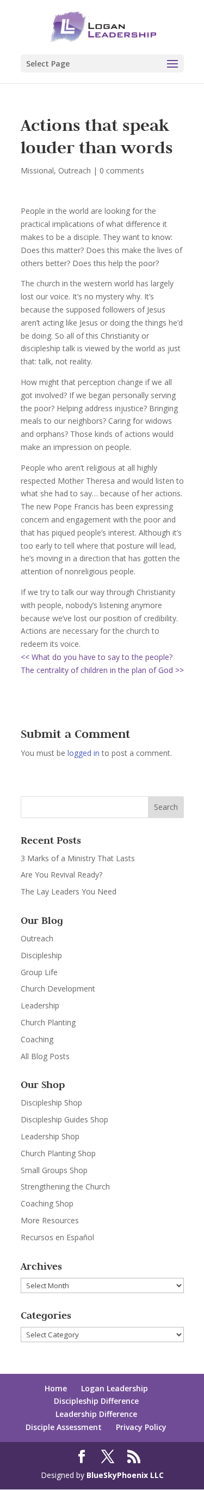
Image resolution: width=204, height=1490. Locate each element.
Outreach (74, 170)
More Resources (50, 1220)
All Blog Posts (45, 1056)
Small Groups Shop (54, 1170)
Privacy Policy (141, 1427)
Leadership (40, 1005)
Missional (37, 170)
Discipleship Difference (96, 1401)
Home (56, 1388)
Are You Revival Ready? (61, 874)
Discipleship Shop (51, 1102)
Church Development (58, 988)
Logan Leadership (114, 1388)
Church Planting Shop (58, 1153)
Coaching (37, 1039)
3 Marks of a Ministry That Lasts (78, 858)
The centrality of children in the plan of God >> (102, 670)
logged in (83, 753)
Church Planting (48, 1022)
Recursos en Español (57, 1237)
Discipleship (41, 955)
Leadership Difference (96, 1414)
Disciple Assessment (64, 1427)
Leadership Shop (50, 1136)
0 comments (122, 170)
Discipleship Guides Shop (64, 1119)
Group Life (39, 972)
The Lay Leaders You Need (68, 891)
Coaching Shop (47, 1203)
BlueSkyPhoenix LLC (125, 1475)
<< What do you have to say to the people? (96, 657)
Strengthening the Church (65, 1186)
